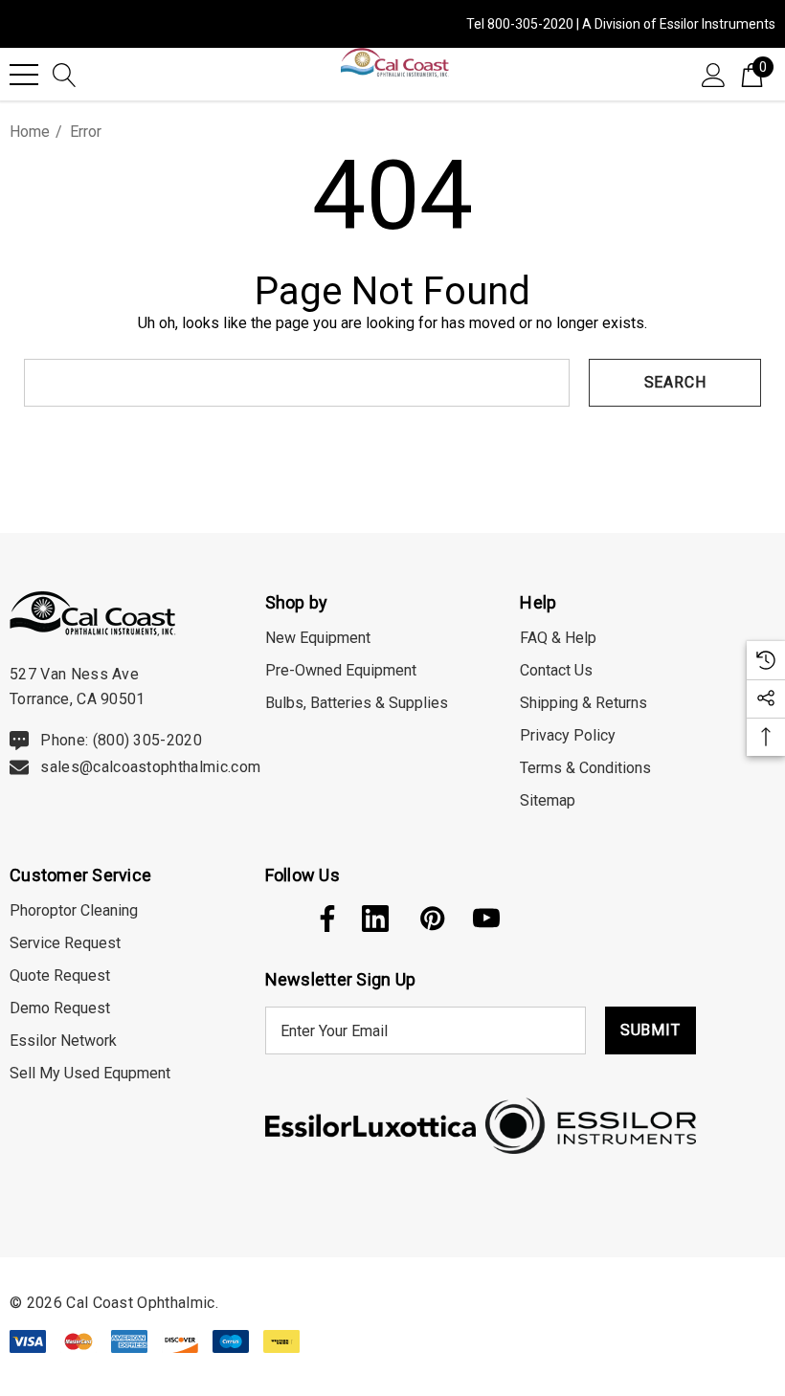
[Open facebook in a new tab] (322, 918)
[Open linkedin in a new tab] (375, 918)
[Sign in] (714, 73)
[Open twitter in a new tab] (276, 918)
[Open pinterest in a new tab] (430, 918)
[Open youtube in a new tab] (486, 918)
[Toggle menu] (24, 74)
